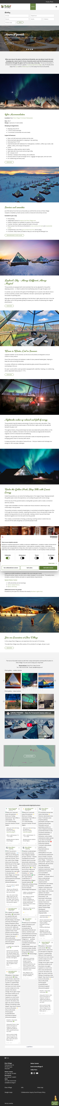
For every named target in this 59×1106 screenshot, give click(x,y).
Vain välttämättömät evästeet (11, 567)
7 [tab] (29, 690)
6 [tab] (27, 690)
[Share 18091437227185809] (35, 843)
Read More (9, 648)
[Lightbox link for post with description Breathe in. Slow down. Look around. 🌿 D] (46, 967)
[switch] (22, 558)
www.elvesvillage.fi (10, 832)
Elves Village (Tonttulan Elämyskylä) (23, 118)
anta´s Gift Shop (12, 586)
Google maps (29, 756)
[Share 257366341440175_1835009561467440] (52, 1013)
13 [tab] (42, 690)
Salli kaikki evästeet (48, 567)
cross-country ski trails (37, 226)
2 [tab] (28, 49)
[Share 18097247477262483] (19, 1043)
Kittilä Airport (25, 66)
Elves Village (8, 1087)
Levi (17, 66)
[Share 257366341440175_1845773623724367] (19, 843)
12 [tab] (40, 690)
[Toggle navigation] (56, 6)
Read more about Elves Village (14, 235)
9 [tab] (34, 690)
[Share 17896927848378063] (52, 938)
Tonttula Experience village (34, 65)
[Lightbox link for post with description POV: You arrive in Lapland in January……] (13, 866)
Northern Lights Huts (37, 591)
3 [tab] (30, 49)
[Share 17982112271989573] (19, 967)
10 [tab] (36, 690)
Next (57, 38)
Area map (40, 1087)
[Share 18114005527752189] (19, 905)
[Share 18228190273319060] (35, 915)
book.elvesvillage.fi (37, 1066)
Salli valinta (29, 567)
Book (20, 22)
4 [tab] (32, 49)
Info (22, 1087)
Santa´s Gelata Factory (13, 585)
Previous (2, 38)
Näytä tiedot (51, 563)
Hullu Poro (49, 2)
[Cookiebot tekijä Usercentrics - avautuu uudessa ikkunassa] (51, 537)
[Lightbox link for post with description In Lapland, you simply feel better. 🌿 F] (13, 928)
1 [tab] (27, 49)
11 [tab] (38, 690)
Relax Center (35, 1063)
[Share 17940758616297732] (35, 978)
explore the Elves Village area (28, 220)
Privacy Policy (41, 1092)
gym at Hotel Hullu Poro (28, 229)
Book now (9, 43)
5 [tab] (25, 690)
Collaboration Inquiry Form (29, 1092)
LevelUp (11, 1103)
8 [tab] (31, 690)
